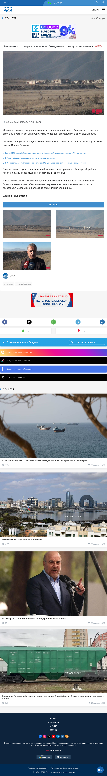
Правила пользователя (38, 768)
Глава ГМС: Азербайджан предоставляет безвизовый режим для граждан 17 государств (45, 153)
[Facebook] (40, 736)
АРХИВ (53, 726)
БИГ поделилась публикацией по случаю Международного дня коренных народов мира (45, 163)
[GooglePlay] (44, 757)
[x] (49, 736)
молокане (8, 284)
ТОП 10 (53, 730)
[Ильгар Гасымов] (27, 256)
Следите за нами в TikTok (18, 361)
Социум (100, 18)
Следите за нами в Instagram (19, 352)
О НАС (53, 718)
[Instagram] (44, 736)
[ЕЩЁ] (103, 10)
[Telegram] (58, 736)
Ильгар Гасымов (24, 284)
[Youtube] (53, 736)
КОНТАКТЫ (53, 722)
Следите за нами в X (16, 377)
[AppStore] (63, 757)
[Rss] (67, 736)
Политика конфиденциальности (65, 768)
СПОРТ (95, 10)
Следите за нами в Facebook (19, 369)
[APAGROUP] (53, 750)
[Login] (103, 2)
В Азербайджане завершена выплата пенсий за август (30, 158)
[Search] (96, 3)
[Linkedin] (62, 736)
